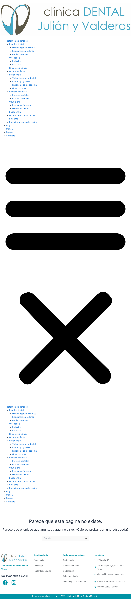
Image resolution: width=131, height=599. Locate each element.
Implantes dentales (18, 68)
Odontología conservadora (22, 115)
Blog (8, 125)
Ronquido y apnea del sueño (23, 122)
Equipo (9, 132)
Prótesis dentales (20, 95)
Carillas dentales (20, 54)
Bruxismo (13, 118)
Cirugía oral (14, 101)
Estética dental (16, 44)
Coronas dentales (20, 98)
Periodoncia (15, 74)
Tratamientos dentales (17, 41)
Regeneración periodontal (24, 85)
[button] (65, 272)
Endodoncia (15, 112)
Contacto (10, 135)
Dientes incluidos (20, 108)
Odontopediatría (17, 71)
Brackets (16, 64)
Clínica (9, 129)
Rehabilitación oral (18, 91)
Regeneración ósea (21, 105)
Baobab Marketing (91, 596)
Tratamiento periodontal (24, 78)
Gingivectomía (19, 88)
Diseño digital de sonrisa (24, 47)
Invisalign (16, 61)
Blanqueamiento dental (23, 51)
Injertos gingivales (21, 81)
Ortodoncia (14, 57)
